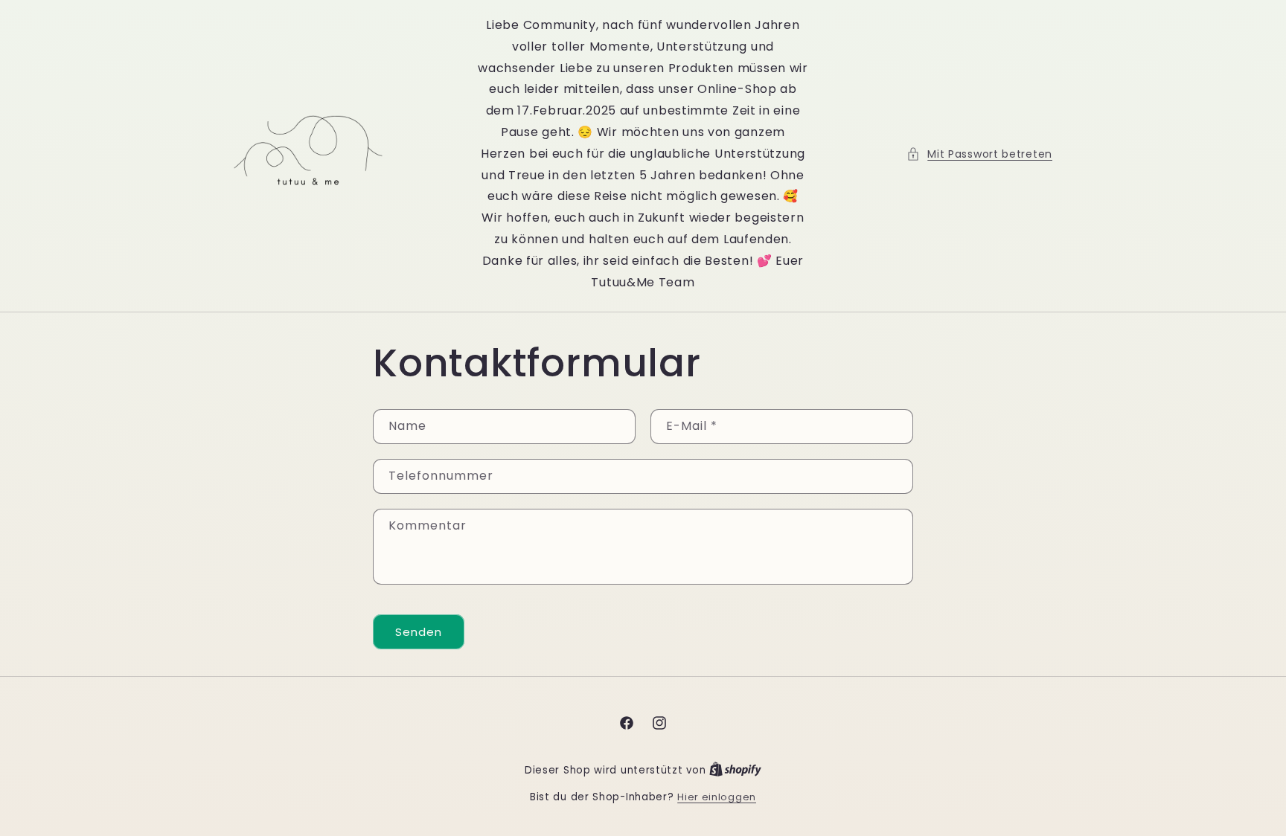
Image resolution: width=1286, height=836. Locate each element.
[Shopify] (735, 770)
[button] (979, 154)
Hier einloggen (716, 797)
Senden (418, 632)
